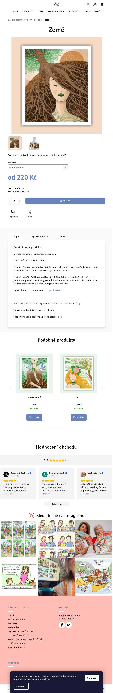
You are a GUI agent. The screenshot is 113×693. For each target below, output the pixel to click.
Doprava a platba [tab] (39, 236)
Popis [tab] (16, 236)
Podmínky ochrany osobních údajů (25, 639)
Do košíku (67, 201)
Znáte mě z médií (16, 619)
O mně (11, 615)
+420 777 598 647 (67, 618)
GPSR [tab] (62, 236)
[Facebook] (62, 625)
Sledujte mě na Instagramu (60, 515)
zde (48, 679)
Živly (78, 303)
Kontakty (12, 623)
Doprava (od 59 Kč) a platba (22, 631)
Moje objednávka (16, 647)
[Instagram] (68, 625)
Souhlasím (92, 678)
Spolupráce (14, 627)
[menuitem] (15, 11)
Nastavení (21, 686)
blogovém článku (54, 290)
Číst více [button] (7, 493)
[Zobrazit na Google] (6, 474)
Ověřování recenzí (17, 643)
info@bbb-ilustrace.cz (70, 615)
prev (10, 389)
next (103, 389)
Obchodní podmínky (18, 635)
